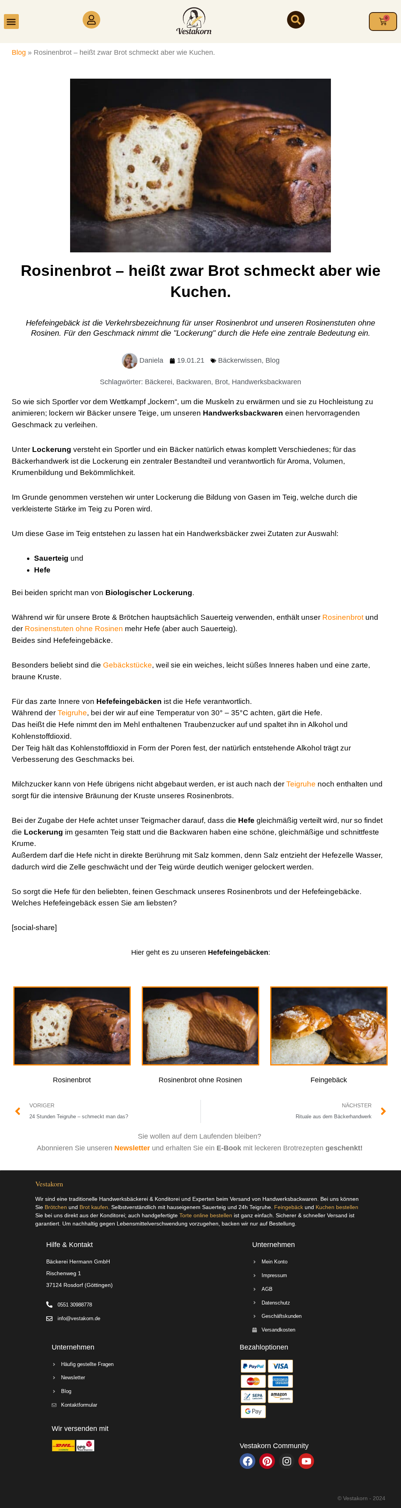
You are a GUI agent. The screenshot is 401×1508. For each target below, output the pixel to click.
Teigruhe (72, 713)
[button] (11, 21)
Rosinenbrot (343, 617)
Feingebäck (288, 1207)
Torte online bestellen (205, 1215)
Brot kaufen (93, 1207)
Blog (19, 52)
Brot (221, 382)
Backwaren (193, 382)
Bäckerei (158, 382)
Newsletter (133, 1148)
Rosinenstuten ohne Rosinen (74, 628)
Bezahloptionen (264, 1347)
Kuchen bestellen (337, 1207)
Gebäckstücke (127, 665)
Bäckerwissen (240, 360)
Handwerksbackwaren (266, 382)
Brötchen (56, 1207)
